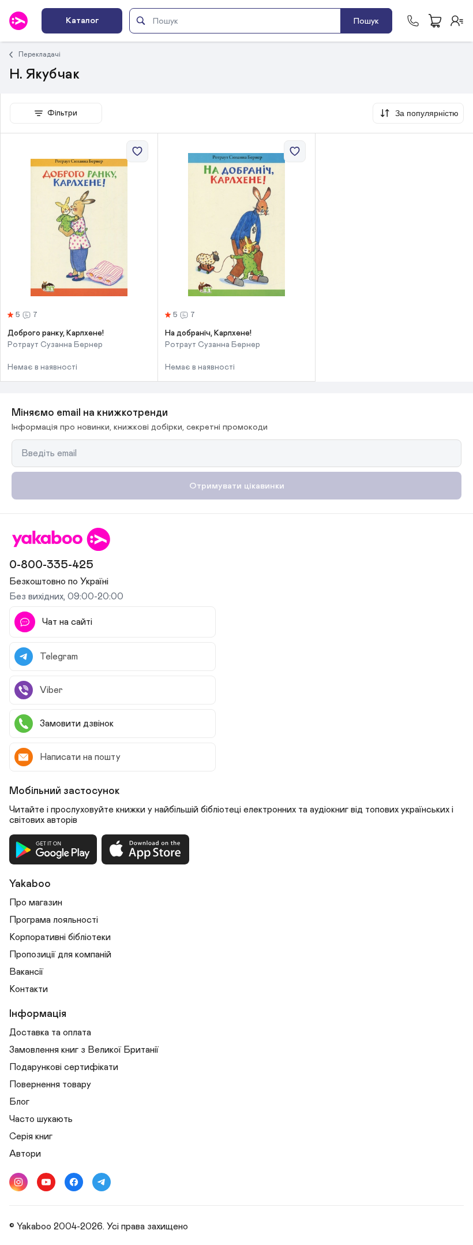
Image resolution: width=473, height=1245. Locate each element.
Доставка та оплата (50, 1032)
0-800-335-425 (51, 565)
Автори (25, 1153)
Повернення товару (50, 1084)
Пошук (366, 21)
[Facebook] (74, 1182)
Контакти (28, 989)
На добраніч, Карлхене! (208, 333)
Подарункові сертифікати (63, 1067)
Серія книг (30, 1136)
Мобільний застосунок (64, 791)
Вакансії (26, 971)
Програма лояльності (53, 920)
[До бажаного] (137, 151)
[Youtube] (46, 1182)
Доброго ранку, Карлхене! (55, 333)
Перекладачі (39, 54)
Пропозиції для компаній (60, 954)
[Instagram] (18, 1182)
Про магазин (35, 902)
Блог (19, 1101)
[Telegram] (101, 1182)
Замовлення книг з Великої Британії (84, 1049)
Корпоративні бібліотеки (60, 937)
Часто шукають (41, 1119)
